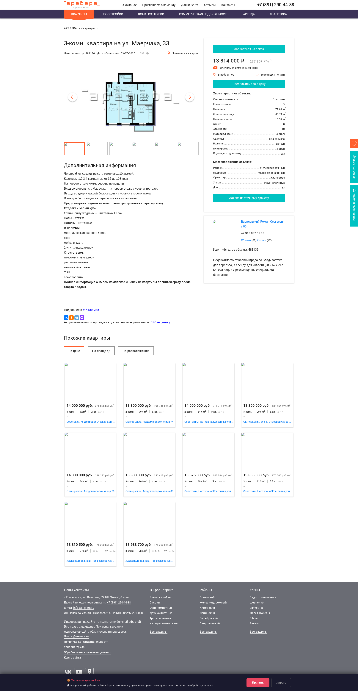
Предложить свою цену (249, 84)
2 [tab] (80, 381)
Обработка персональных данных (87, 652)
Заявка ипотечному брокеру (249, 198)
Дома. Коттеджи (151, 14)
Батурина (256, 607)
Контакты (228, 5)
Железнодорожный (213, 602)
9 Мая (254, 618)
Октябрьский (209, 618)
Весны (254, 623)
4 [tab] (101, 381)
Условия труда (74, 647)
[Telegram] (76, 317)
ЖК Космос (91, 310)
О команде (129, 5)
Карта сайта (72, 657)
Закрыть (281, 682)
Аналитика (278, 14)
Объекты (246, 240)
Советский (207, 597)
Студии (155, 602)
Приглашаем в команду (158, 5)
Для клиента (190, 5)
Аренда (249, 14)
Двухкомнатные (161, 613)
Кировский (207, 607)
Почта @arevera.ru (76, 636)
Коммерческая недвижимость (203, 14)
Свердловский (210, 623)
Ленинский (207, 613)
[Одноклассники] (71, 317)
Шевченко (257, 602)
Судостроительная (263, 597)
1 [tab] (70, 381)
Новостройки (112, 14)
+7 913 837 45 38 (252, 233)
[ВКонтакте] (66, 317)
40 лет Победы (260, 613)
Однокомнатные (161, 607)
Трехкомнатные (161, 618)
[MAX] (82, 317)
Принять (258, 682)
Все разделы (158, 631)
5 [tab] (111, 381)
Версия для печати (272, 74)
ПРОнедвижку (160, 322)
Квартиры (79, 14)
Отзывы (210, 5)
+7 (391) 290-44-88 (119, 602)
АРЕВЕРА (70, 28)
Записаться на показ (249, 49)
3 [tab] (90, 381)
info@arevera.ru (83, 607)
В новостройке (160, 597)
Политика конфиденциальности (86, 641)
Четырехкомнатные (164, 623)
